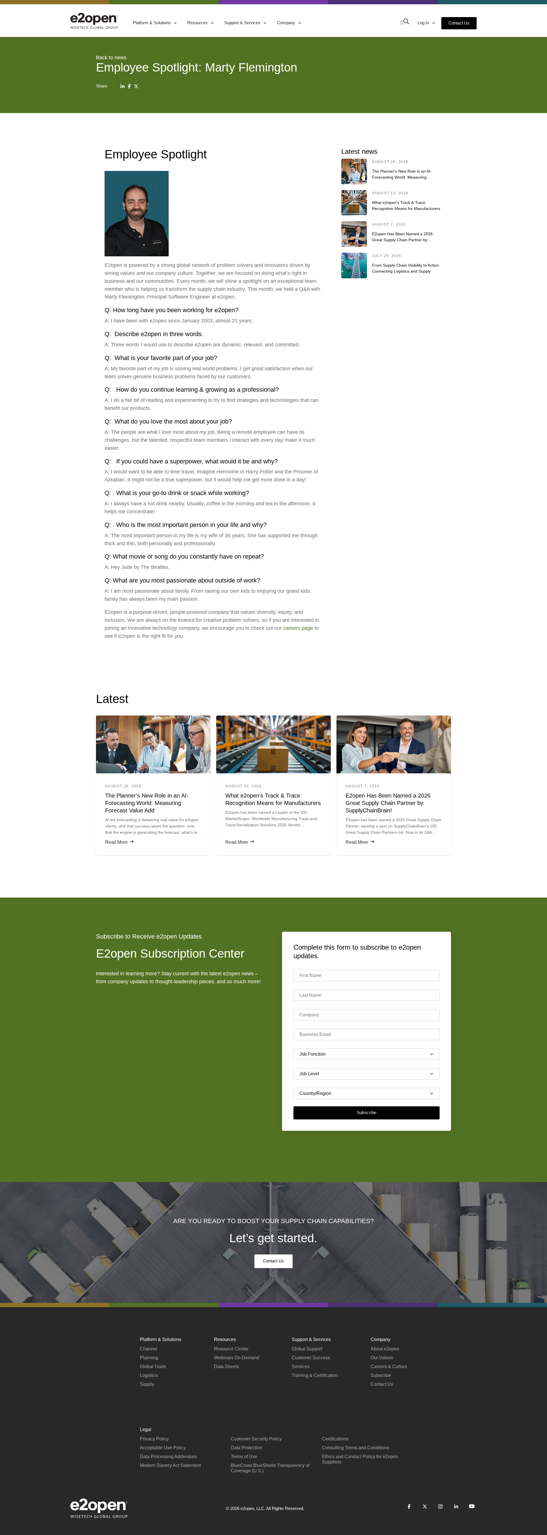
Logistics (149, 1375)
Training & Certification (315, 1375)
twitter (425, 1507)
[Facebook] (129, 86)
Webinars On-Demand (236, 1357)
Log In (424, 22)
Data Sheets (226, 1366)
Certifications (335, 1438)
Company (286, 22)
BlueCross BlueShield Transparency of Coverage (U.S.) (270, 1468)
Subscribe (367, 1112)
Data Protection (246, 1447)
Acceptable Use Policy (163, 1447)
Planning (149, 1357)
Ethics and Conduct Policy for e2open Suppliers (360, 1459)
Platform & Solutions (152, 22)
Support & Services (243, 22)
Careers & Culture (389, 1366)
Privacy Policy (154, 1438)
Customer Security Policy (256, 1438)
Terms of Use (244, 1456)
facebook (409, 1507)
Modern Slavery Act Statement (170, 1465)
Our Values (382, 1357)
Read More (116, 842)
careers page (298, 628)
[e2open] (94, 20)
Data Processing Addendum (168, 1456)
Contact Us (459, 23)
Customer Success (311, 1357)
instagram (440, 1507)
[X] (136, 86)
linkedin (456, 1507)
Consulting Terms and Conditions (355, 1447)
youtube (472, 1507)
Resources (198, 22)
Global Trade (153, 1366)
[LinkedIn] (122, 86)
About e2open (385, 1348)
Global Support (307, 1348)
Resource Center (231, 1348)
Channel (148, 1348)
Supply (147, 1384)
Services (300, 1366)
